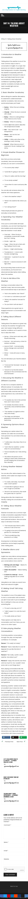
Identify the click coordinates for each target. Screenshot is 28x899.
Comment (7, 825)
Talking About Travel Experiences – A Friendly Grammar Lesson (11, 795)
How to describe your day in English (11, 778)
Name (6, 842)
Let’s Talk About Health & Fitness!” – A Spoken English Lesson (11, 760)
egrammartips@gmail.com (15, 48)
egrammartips (14, 7)
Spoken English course (14, 45)
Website (6, 859)
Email (6, 851)
